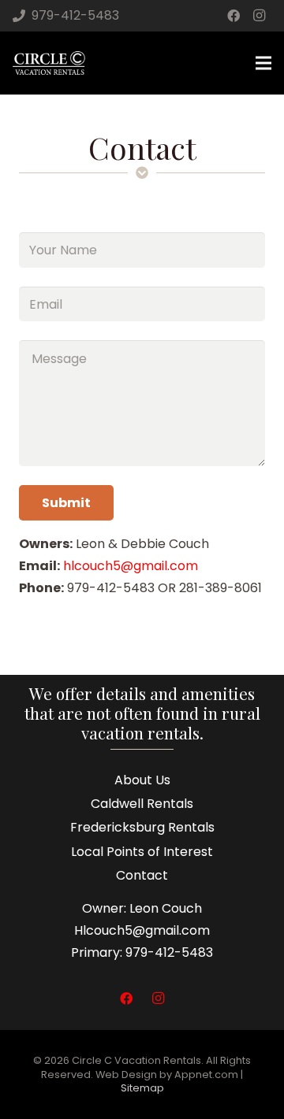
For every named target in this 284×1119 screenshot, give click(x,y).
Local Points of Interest (142, 852)
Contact (142, 875)
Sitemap (142, 1088)
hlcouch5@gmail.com (130, 566)
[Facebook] (233, 15)
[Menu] (263, 63)
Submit (66, 503)
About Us (142, 780)
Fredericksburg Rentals (142, 827)
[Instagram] (258, 15)
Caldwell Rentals (142, 804)
